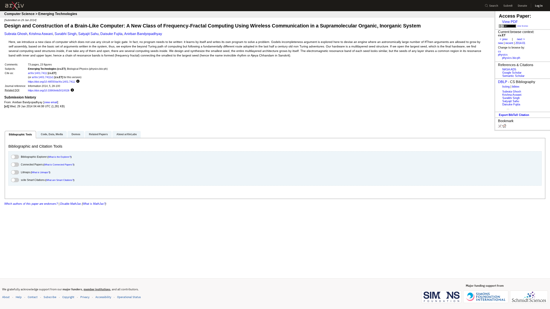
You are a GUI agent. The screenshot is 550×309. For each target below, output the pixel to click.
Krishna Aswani (41, 34)
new (500, 43)
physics (503, 54)
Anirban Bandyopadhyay (143, 34)
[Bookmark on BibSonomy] (500, 127)
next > (521, 39)
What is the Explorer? (59, 157)
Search (493, 6)
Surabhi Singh (65, 34)
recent (509, 43)
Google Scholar (511, 72)
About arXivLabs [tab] (126, 134)
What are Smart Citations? (59, 180)
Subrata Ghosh (15, 34)
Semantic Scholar (513, 75)
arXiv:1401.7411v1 (43, 77)
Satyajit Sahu (88, 34)
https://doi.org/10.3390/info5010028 (48, 90)
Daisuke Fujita (111, 34)
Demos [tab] (76, 134)
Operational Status (129, 297)
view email (50, 102)
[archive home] (14, 6)
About (6, 297)
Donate (522, 6)
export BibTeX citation (514, 115)
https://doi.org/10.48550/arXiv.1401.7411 (51, 81)
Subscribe (50, 297)
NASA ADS (509, 69)
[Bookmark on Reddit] (504, 127)
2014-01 (520, 43)
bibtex (515, 86)
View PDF (510, 22)
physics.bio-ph (511, 57)
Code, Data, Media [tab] (52, 134)
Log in (539, 6)
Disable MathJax (70, 203)
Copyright (68, 297)
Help (19, 297)
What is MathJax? (94, 203)
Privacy (84, 297)
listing (506, 86)
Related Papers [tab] (98, 134)
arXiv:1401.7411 (37, 73)
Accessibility (103, 297)
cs (499, 51)
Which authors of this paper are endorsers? (31, 203)
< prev (504, 39)
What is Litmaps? (40, 172)
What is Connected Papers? (58, 164)
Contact (33, 297)
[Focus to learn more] (77, 81)
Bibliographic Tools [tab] (20, 134)
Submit (508, 6)
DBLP (502, 82)
